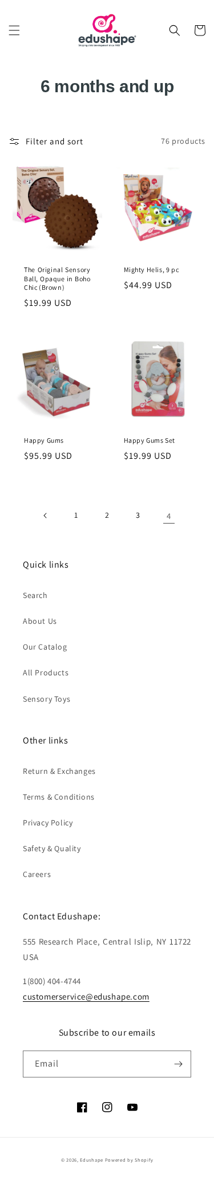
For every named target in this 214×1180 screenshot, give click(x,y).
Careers (37, 874)
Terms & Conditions (59, 797)
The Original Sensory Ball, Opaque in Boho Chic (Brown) (57, 278)
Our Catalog (45, 647)
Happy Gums (44, 440)
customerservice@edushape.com (86, 996)
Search (35, 595)
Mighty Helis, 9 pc (151, 269)
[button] (14, 30)
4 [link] (169, 515)
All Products (45, 672)
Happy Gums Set (149, 440)
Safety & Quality (52, 848)
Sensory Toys (46, 699)
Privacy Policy (47, 822)
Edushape (91, 1160)
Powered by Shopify (129, 1160)
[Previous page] (45, 515)
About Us (40, 621)
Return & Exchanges (59, 771)
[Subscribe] (178, 1064)
